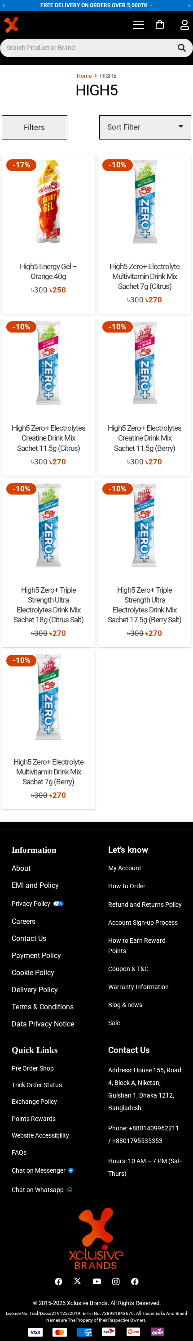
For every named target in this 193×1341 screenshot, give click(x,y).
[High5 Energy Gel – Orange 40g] (48, 201)
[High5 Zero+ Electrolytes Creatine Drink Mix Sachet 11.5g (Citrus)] (48, 363)
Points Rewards (34, 1118)
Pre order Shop (33, 1068)
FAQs (19, 1152)
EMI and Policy (35, 885)
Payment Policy (36, 955)
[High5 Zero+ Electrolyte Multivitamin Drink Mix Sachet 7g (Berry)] (48, 697)
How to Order (126, 886)
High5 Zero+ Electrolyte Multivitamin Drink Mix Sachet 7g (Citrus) (145, 276)
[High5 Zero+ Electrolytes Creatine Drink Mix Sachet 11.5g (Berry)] (144, 363)
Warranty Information (138, 986)
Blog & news (125, 1004)
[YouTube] (96, 1282)
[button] (138, 24)
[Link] (184, 25)
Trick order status (37, 1085)
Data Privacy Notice (43, 1024)
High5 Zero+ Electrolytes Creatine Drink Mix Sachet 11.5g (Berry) (144, 437)
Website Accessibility (40, 1135)
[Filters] (34, 127)
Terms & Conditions (43, 1007)
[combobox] (96, 48)
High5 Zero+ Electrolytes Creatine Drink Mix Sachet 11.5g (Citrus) (48, 437)
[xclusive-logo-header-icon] (28, 24)
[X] (77, 1282)
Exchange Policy (34, 1101)
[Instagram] (115, 1282)
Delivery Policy (35, 990)
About (21, 868)
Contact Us (29, 938)
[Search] (181, 47)
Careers (23, 921)
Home (84, 76)
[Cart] (160, 25)
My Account (124, 868)
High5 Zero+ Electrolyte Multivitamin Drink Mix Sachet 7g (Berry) (48, 771)
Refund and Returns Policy (145, 904)
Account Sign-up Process (143, 922)
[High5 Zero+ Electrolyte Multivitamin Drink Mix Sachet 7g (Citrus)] (144, 201)
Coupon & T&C (128, 968)
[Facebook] (58, 1282)
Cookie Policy (33, 972)
